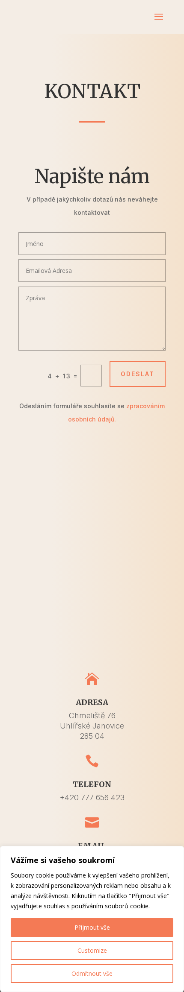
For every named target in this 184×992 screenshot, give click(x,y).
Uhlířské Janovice (92, 725)
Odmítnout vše (92, 973)
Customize (92, 950)
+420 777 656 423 (92, 797)
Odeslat (137, 373)
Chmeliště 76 (92, 715)
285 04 (92, 736)
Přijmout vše (92, 927)
